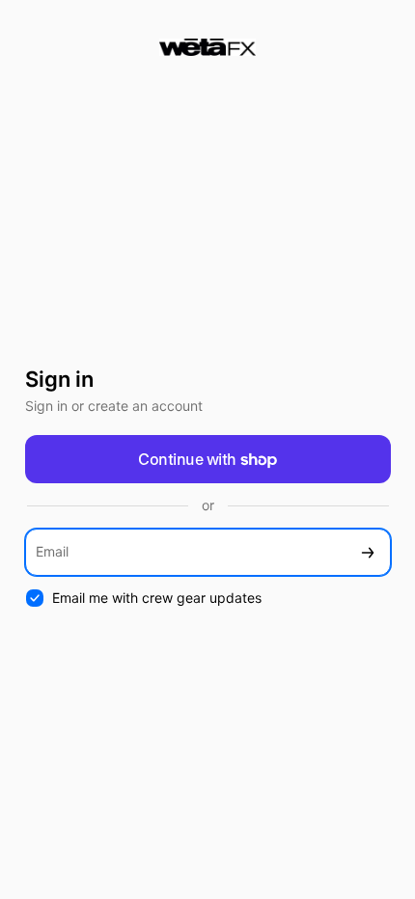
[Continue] (367, 552)
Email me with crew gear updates (157, 597)
